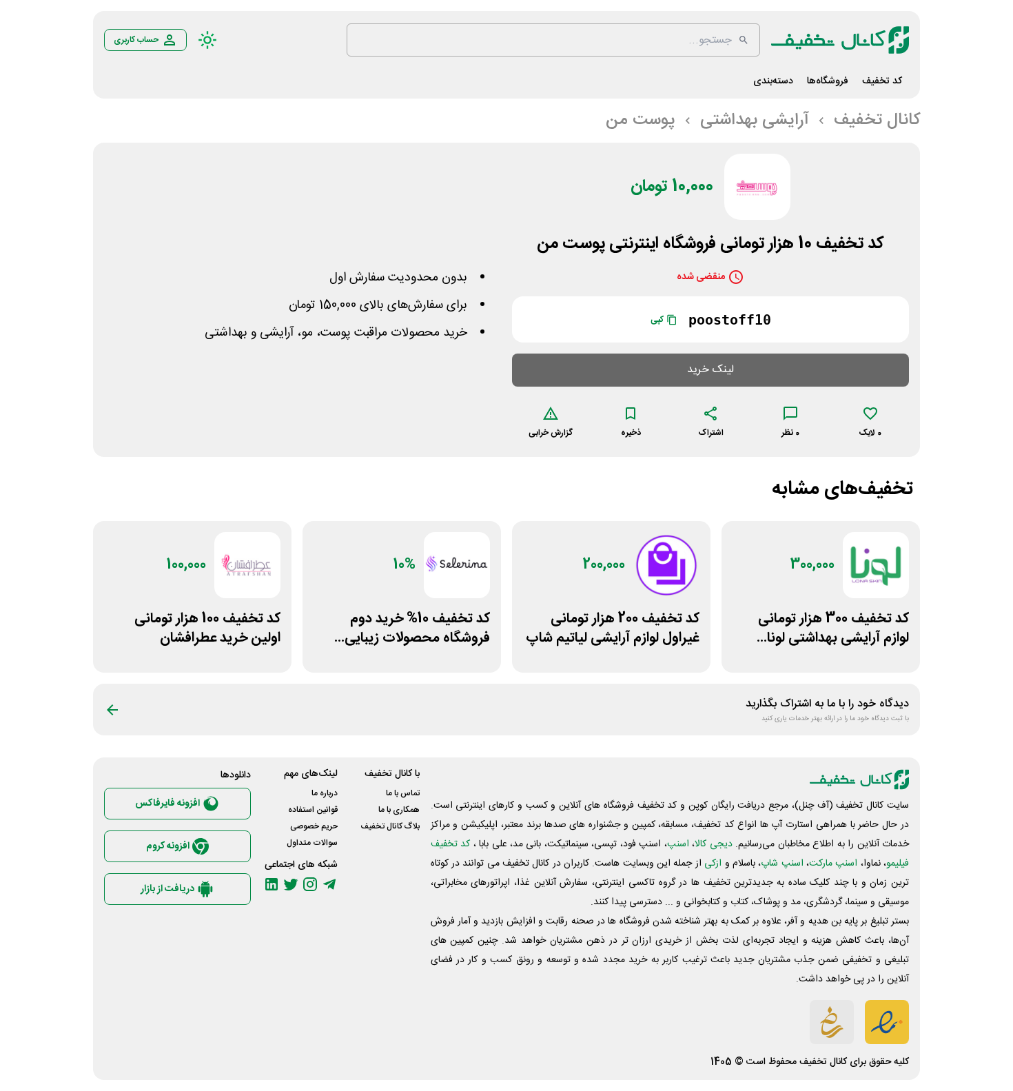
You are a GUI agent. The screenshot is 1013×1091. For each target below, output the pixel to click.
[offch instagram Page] (310, 884)
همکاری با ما (399, 810)
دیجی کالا (713, 844)
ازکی (713, 863)
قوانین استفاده (313, 810)
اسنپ (678, 844)
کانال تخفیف (823, 1062)
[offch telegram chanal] (329, 884)
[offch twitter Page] (291, 884)
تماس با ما (403, 793)
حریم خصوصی (314, 826)
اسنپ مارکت (833, 863)
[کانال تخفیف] (840, 40)
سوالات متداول (312, 843)
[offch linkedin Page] (271, 884)
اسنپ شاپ (782, 863)
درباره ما (324, 793)
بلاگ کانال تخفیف (390, 826)
